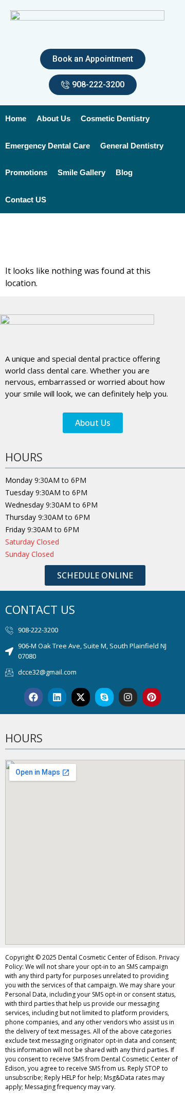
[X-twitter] (80, 697)
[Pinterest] (151, 697)
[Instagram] (128, 697)
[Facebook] (33, 697)
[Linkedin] (57, 697)
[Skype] (104, 697)
